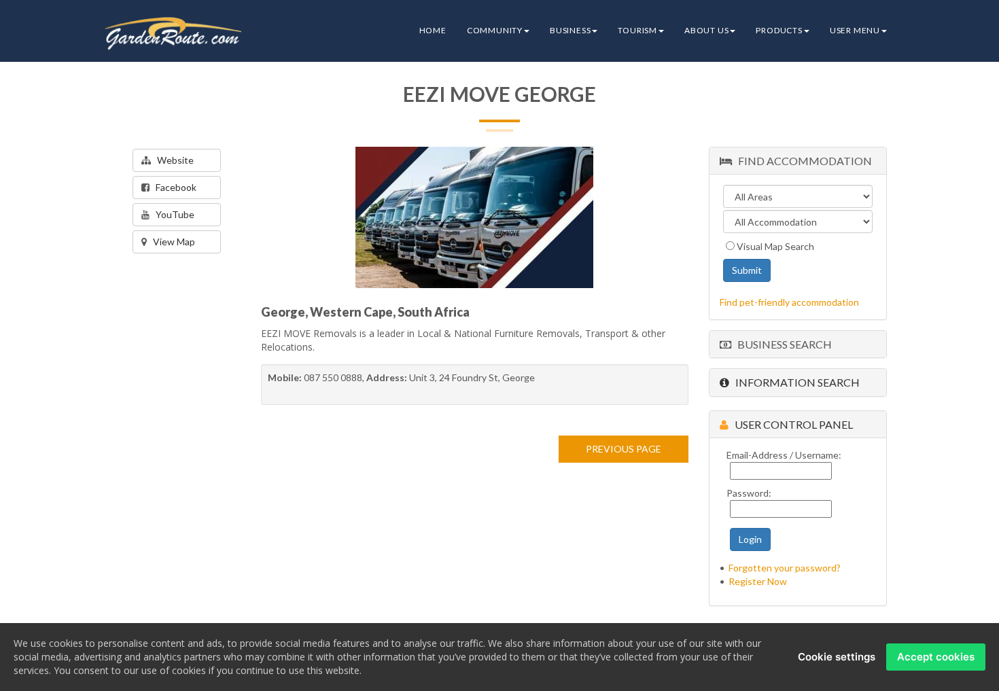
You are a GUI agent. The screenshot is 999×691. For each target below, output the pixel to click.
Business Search (781, 344)
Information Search (794, 382)
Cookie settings (836, 656)
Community (495, 30)
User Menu (855, 30)
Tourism (637, 30)
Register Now (758, 581)
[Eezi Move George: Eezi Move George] (474, 217)
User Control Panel (791, 424)
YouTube (172, 214)
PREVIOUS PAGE (623, 449)
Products (779, 30)
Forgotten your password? (785, 567)
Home (432, 30)
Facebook (173, 187)
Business (570, 30)
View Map (171, 241)
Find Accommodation (802, 160)
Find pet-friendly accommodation (789, 302)
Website (172, 160)
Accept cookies (936, 656)
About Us (706, 30)
